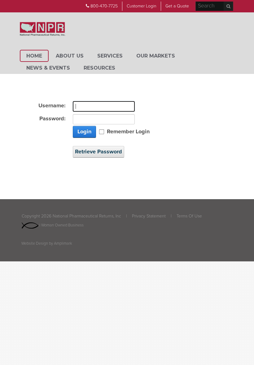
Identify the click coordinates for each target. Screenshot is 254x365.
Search (228, 6)
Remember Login (128, 131)
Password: (52, 118)
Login (84, 131)
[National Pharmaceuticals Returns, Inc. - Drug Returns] (42, 29)
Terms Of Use (189, 216)
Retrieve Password (98, 152)
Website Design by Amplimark (46, 243)
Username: (52, 105)
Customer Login (141, 6)
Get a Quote (177, 6)
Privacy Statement (149, 216)
